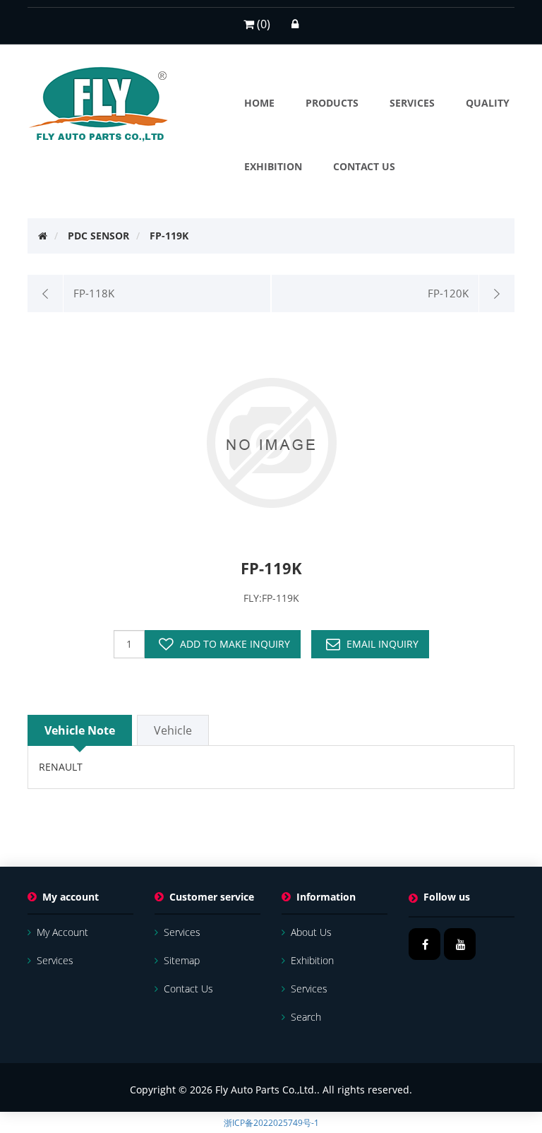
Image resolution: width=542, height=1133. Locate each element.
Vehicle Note (79, 730)
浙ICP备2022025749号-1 (271, 1123)
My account (62, 932)
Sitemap (182, 960)
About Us (311, 932)
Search (306, 1017)
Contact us (188, 988)
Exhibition (312, 960)
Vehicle (173, 730)
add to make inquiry (235, 644)
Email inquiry (382, 644)
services (55, 960)
